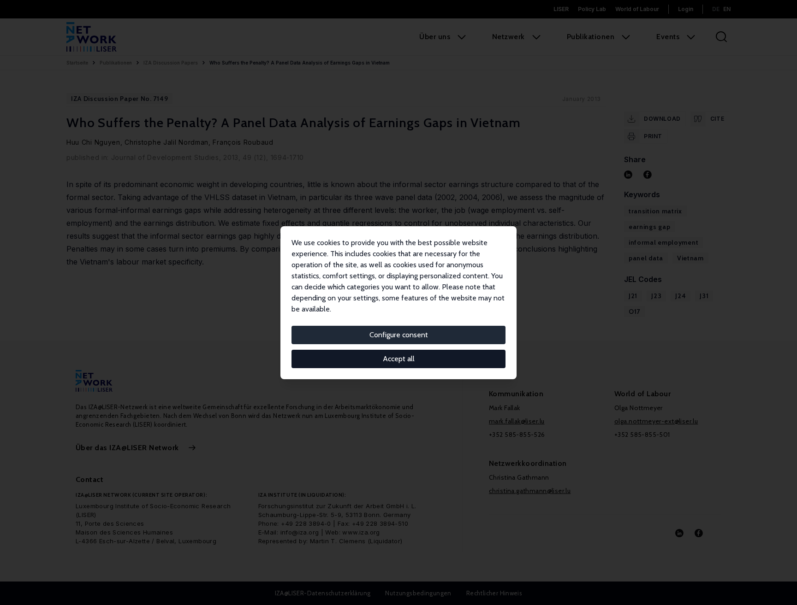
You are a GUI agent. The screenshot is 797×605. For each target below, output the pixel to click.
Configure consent (398, 334)
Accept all (399, 358)
